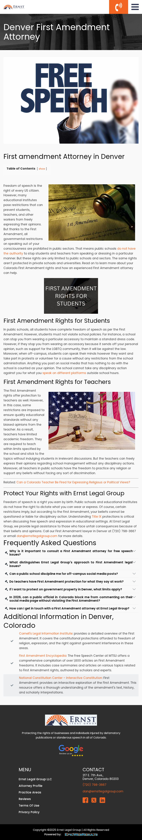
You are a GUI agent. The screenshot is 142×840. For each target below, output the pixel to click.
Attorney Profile (30, 786)
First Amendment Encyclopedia (42, 656)
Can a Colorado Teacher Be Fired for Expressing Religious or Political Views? (73, 482)
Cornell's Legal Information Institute (46, 633)
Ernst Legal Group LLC (35, 779)
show (42, 168)
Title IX (96, 516)
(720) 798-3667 (94, 785)
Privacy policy (29, 812)
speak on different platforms (64, 373)
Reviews (25, 799)
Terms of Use (29, 805)
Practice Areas (30, 792)
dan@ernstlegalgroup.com (37, 536)
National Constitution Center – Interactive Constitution (60, 678)
